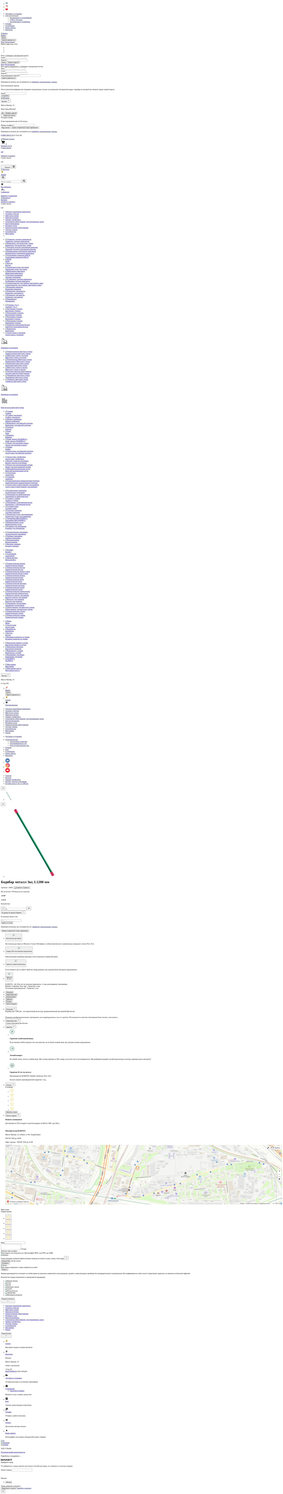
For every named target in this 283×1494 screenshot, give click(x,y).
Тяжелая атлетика (12, 218)
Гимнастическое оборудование (16, 228)
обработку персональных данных (44, 82)
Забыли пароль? (13, 62)
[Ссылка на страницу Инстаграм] (143, 6)
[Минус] (3, 908)
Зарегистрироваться (8, 40)
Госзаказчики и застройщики (21, 18)
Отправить (5, 96)
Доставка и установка (13, 14)
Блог (7, 749)
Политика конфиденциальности (13, 1452)
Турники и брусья (12, 214)
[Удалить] (66, 1258)
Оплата (8, 1423)
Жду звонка (6, 127)
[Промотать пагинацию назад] (3, 788)
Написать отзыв (11, 1112)
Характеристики (11, 994)
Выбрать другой (11, 113)
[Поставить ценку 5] (8, 1237)
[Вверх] (3, 1491)
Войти (4, 38)
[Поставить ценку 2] (8, 1222)
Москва (8, 1482)
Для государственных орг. (19, 746)
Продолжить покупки (9, 1488)
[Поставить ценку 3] (8, 1227)
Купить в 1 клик (7, 923)
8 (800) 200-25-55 (7, 135)
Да (3, 113)
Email (3, 58)
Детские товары (11, 230)
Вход (3, 42)
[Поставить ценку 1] (8, 1216)
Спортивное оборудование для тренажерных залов (24, 222)
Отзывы (8, 24)
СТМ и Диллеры (16, 20)
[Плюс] (29, 908)
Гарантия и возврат (17, 1391)
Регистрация (10, 42)
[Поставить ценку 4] (8, 1232)
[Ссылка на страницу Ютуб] (143, 9)
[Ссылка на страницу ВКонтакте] (143, 3)
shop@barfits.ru (11, 1371)
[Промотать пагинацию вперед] (3, 804)
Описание (9, 992)
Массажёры (9, 234)
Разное (7, 733)
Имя (2, 69)
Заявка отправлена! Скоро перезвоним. (25, 127)
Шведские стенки (12, 216)
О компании (10, 26)
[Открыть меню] (13, 167)
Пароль (3, 60)
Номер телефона (7, 125)
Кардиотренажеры (12, 224)
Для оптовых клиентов (18, 742)
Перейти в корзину (8, 156)
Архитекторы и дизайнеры (20, 22)
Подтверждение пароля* (10, 76)
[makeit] (6, 1460)
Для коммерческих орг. (18, 744)
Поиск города (6, 1470)
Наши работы (10, 28)
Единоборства (10, 232)
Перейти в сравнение (9, 196)
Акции (8, 1344)
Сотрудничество (11, 740)
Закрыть (4, 1269)
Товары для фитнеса (13, 220)
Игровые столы (11, 226)
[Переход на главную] (5, 98)
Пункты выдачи (11, 1004)
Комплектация (11, 997)
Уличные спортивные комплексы (17, 212)
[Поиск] (24, 181)
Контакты (9, 30)
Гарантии (9, 999)
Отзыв (23, 1249)
